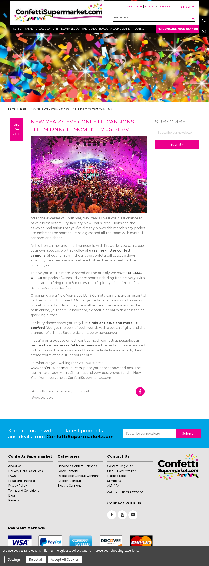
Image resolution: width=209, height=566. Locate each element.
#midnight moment (75, 391)
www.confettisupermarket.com (56, 368)
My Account (134, 6)
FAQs (12, 476)
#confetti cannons (45, 391)
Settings (14, 559)
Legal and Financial (21, 481)
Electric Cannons (69, 486)
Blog (23, 108)
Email (204, 31)
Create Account (167, 6)
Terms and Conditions (23, 490)
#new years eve (42, 397)
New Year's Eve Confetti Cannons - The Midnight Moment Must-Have (71, 108)
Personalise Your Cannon (177, 28)
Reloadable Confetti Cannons (78, 476)
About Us (14, 466)
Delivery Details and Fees (25, 471)
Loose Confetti (68, 471)
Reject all (36, 559)
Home (11, 108)
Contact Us (118, 456)
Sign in (149, 6)
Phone (204, 21)
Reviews (13, 500)
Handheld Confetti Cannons (77, 466)
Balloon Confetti (69, 481)
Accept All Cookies (65, 559)
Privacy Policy (17, 486)
